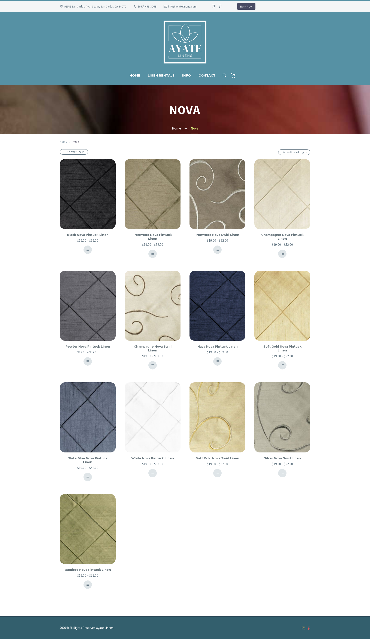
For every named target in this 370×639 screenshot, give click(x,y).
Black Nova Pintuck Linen (88, 235)
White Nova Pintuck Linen (152, 458)
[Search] (224, 75)
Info (186, 75)
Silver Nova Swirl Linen (282, 458)
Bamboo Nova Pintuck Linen (88, 570)
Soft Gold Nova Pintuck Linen (282, 348)
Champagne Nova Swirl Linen (153, 348)
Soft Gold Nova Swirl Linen (217, 458)
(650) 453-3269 (147, 6)
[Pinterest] (220, 6)
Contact (206, 75)
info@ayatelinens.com (182, 6)
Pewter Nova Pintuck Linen (88, 346)
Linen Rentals (161, 75)
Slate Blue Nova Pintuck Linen (87, 460)
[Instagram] (213, 6)
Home (135, 75)
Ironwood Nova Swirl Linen (217, 235)
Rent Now (246, 6)
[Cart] (235, 75)
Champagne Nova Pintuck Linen (282, 237)
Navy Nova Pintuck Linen (217, 346)
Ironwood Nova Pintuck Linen (153, 237)
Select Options (88, 250)
